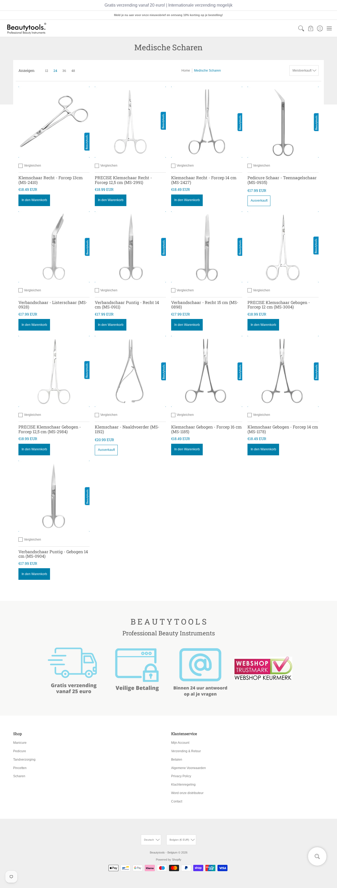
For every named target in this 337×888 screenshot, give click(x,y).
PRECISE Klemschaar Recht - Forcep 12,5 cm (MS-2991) (123, 180)
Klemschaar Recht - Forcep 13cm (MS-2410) (50, 180)
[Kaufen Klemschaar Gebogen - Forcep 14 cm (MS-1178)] (283, 371)
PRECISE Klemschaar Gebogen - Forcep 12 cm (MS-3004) (278, 305)
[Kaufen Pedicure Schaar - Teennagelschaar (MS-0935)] (283, 122)
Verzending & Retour (186, 751)
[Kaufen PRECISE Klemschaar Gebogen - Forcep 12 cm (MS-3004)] (283, 246)
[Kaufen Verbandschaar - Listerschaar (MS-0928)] (54, 246)
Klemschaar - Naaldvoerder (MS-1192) (127, 429)
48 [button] (73, 70)
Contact (176, 801)
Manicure (20, 743)
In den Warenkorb (34, 200)
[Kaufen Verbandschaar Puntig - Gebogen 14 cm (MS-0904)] (54, 496)
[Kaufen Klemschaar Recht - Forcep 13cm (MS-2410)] (54, 122)
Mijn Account (180, 743)
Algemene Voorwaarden (188, 768)
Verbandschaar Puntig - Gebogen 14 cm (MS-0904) (53, 554)
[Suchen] (301, 28)
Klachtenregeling (183, 784)
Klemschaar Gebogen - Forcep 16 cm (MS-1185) (206, 429)
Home (185, 70)
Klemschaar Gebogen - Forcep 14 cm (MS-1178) (282, 429)
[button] (310, 28)
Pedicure (19, 751)
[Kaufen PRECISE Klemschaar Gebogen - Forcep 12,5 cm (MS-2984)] (54, 371)
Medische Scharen (207, 70)
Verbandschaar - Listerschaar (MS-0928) (52, 305)
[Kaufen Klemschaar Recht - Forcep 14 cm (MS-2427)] (206, 122)
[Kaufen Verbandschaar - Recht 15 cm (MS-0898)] (206, 246)
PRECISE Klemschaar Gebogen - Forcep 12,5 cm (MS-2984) (49, 429)
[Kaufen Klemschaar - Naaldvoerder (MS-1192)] (130, 371)
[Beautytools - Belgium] (26, 28)
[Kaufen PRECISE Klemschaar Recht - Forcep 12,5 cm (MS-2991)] (130, 122)
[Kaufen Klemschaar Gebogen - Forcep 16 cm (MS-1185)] (206, 371)
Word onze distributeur (187, 793)
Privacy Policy (181, 776)
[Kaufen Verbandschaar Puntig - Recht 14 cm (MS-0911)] (130, 246)
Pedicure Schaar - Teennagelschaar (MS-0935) (282, 180)
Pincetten (20, 768)
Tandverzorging (24, 759)
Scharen (19, 776)
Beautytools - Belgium (163, 852)
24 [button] (55, 70)
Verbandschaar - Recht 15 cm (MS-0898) (204, 305)
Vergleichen (32, 165)
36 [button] (64, 70)
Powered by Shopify (168, 859)
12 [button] (46, 70)
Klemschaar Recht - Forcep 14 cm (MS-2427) (203, 180)
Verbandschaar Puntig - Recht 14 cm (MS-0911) (127, 305)
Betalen (176, 759)
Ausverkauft (259, 200)
